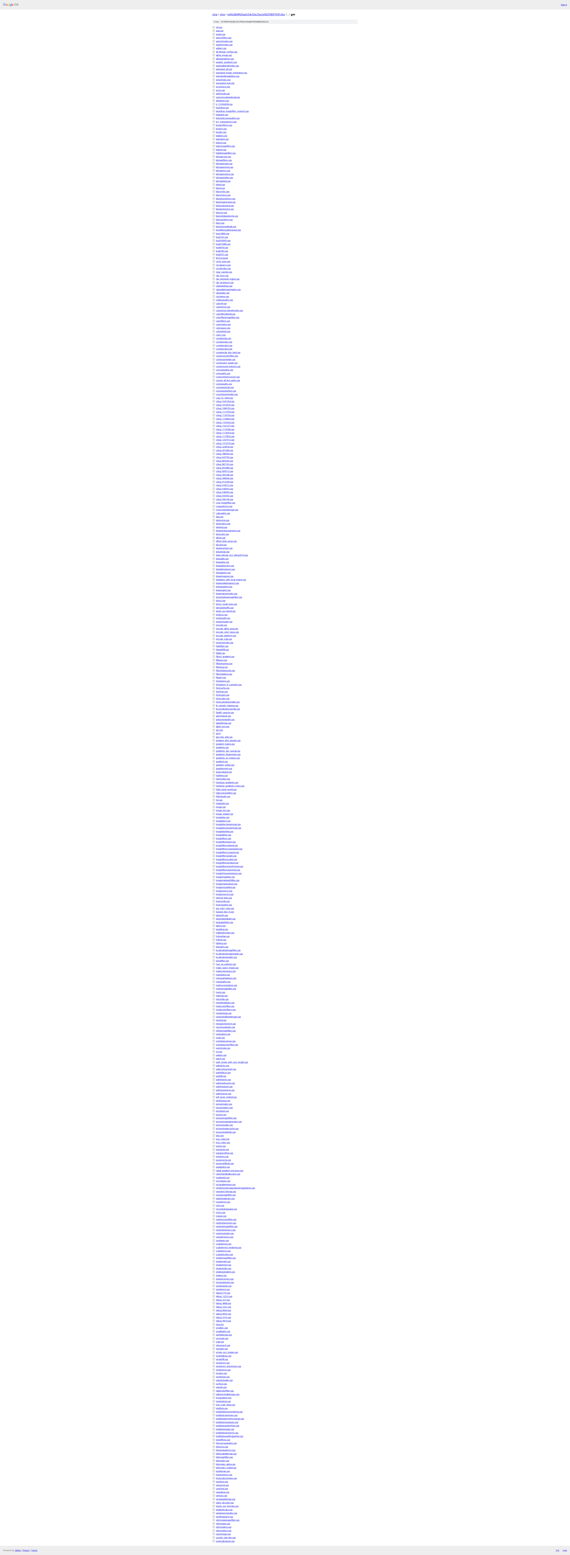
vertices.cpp (221, 1495)
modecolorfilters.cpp (226, 1009)
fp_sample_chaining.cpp (227, 705)
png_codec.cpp (223, 1142)
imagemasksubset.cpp (226, 883)
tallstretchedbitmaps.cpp (227, 1394)
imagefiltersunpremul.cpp (228, 869)
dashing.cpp (221, 527)
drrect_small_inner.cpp (226, 604)
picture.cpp (221, 1114)
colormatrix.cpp (223, 324)
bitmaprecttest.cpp (225, 174)
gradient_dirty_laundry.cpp (228, 740)
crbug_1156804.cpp (225, 418)
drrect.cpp (220, 600)
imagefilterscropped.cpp (227, 852)
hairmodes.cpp (223, 778)
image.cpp (221, 806)
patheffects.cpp (223, 1072)
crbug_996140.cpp (224, 499)
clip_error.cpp (222, 275)
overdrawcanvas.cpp (226, 1041)
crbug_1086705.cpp (225, 408)
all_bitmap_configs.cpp (226, 51)
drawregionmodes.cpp (226, 593)
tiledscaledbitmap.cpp (226, 1453)
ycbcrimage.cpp (223, 1534)
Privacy (26, 1550)
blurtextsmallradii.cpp (226, 226)
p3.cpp (219, 1051)
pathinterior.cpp (223, 1079)
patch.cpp (220, 1058)
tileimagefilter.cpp (224, 1457)
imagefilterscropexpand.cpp (229, 848)
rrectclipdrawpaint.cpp (226, 1209)
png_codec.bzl (222, 1139)
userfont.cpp (222, 1488)
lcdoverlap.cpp (223, 936)
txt (557, 1550)
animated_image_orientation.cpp (231, 72)
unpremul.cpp (222, 1485)
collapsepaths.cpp (224, 299)
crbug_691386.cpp (224, 450)
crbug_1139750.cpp (225, 415)
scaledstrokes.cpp (224, 1254)
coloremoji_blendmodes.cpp (229, 310)
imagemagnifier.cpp (225, 876)
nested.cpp (221, 1020)
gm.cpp (219, 730)
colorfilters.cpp (223, 321)
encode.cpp (221, 625)
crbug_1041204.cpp (225, 401)
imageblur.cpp (222, 817)
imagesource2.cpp (224, 894)
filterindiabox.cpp (224, 674)
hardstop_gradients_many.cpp (230, 785)
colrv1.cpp (221, 334)
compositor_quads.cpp (227, 362)
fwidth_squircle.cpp (225, 712)
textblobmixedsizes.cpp (227, 1422)
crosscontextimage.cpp (227, 509)
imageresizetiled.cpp (225, 887)
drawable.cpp (222, 558)
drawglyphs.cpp (223, 572)
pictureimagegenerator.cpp (229, 1121)
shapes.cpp (221, 1275)
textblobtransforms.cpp (227, 1432)
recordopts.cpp (223, 1181)
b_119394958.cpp (224, 104)
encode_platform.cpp (226, 635)
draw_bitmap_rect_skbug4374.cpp (232, 555)
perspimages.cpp (224, 1104)
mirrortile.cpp (222, 999)
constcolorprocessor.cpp (228, 376)
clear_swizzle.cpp (224, 272)
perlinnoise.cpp (223, 1100)
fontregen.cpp (222, 695)
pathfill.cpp (221, 1076)
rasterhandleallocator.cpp (228, 1174)
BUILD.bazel (222, 258)
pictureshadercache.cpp (227, 1128)
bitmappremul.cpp (224, 167)
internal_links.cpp (224, 897)
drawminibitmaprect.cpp (227, 583)
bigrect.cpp (221, 142)
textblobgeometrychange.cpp (230, 1418)
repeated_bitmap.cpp (226, 1191)
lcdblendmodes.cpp (225, 932)
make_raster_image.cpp (227, 967)
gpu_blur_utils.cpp (224, 737)
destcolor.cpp (222, 534)
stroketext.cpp (223, 1376)
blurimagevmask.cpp (226, 202)
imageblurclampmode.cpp (228, 824)
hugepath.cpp (222, 803)
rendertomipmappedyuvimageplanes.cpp (235, 1187)
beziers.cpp (221, 128)
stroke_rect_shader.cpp (227, 1352)
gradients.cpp (222, 747)
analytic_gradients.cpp (226, 62)
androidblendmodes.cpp (227, 65)
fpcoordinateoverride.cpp (228, 708)
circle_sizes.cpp (223, 261)
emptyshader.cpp (224, 621)
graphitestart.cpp (224, 768)
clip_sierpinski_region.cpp (228, 279)
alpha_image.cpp (224, 55)
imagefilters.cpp (223, 838)
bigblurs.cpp (221, 135)
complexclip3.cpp (224, 345)
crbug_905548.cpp (224, 474)
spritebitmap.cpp (224, 1334)
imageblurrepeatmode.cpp (228, 827)
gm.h (218, 733)
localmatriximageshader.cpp (229, 953)
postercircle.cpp (223, 1160)
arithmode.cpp (223, 93)
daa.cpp (219, 516)
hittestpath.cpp (223, 796)
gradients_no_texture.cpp (228, 757)
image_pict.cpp (223, 810)
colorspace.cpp (223, 328)
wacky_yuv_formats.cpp (227, 1506)
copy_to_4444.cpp (224, 397)
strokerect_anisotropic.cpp (228, 1366)
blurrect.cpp (221, 212)
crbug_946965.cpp (224, 492)
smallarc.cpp (222, 1327)
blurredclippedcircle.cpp (227, 216)
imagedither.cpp (223, 834)
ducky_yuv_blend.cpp (226, 611)
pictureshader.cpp (224, 1125)
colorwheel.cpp (223, 331)
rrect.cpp (220, 1205)
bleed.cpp (220, 184)
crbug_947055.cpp (224, 495)
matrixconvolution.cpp (226, 985)
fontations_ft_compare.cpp (229, 684)
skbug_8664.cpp (223, 1310)
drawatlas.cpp (222, 562)
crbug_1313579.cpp (225, 443)
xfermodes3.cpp (223, 1530)
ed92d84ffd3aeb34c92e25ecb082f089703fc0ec (256, 14)
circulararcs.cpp (223, 265)
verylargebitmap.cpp (225, 1499)
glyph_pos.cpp (222, 726)
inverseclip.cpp (223, 901)
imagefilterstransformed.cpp (229, 866)
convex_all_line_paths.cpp (228, 380)
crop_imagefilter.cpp (225, 502)
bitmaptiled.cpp (223, 181)
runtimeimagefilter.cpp (227, 1226)
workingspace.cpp (224, 1516)
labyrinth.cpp (222, 915)
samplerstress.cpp (224, 1236)
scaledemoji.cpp (223, 1243)
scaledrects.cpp (223, 1250)
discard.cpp (221, 544)
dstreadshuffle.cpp (225, 607)
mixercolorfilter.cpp (225, 1006)
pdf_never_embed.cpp (226, 1097)
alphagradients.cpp (225, 58)
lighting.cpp (221, 943)
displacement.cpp (224, 548)
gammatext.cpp (223, 715)
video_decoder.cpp (225, 1502)
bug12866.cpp (222, 233)
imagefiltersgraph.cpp (226, 855)
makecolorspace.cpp (226, 971)
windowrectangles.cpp (226, 1513)
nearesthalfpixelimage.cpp (228, 1016)
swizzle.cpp (221, 1387)
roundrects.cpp (223, 1201)
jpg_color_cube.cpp (225, 908)
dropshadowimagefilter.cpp (229, 597)
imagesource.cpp (224, 890)
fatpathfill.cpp (222, 649)
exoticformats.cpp (224, 642)
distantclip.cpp (222, 551)
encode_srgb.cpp (224, 639)
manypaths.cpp (223, 981)
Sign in (564, 4)
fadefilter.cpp (222, 646)
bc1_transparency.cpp (226, 121)
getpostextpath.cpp (225, 719)
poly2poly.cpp (222, 1149)
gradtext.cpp (222, 761)
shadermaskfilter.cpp (226, 1257)
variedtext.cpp (222, 1492)
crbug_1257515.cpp (225, 439)
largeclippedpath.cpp (226, 918)
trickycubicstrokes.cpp (226, 1478)
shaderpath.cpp (223, 1261)
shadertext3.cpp (223, 1264)
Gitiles (18, 1550)
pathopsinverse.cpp (225, 1090)
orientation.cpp (223, 1034)
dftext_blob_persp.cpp (226, 541)
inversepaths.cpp (224, 904)
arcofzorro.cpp (223, 86)
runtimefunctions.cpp (226, 1223)
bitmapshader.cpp (224, 177)
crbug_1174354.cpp (225, 432)
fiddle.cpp (220, 653)
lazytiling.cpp (222, 929)
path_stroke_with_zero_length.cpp (232, 1062)
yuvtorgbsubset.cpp (225, 1541)
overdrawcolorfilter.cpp (227, 1044)
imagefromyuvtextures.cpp (229, 873)
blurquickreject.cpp (225, 209)
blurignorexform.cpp (225, 198)
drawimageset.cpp (224, 576)
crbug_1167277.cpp (225, 425)
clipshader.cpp (222, 292)
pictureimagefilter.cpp (226, 1118)
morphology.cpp (224, 1013)
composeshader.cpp (225, 359)
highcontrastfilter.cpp (226, 793)
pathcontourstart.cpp (226, 1069)
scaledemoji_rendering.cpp (228, 1247)
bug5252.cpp (222, 237)
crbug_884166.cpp (224, 460)
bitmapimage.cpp (224, 163)
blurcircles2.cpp (223, 195)
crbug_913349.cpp (224, 481)
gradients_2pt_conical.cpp (228, 751)
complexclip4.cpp (224, 348)
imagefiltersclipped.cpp (227, 845)
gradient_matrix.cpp (225, 744)
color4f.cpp (221, 303)
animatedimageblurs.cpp (227, 76)
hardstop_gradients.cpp (227, 782)
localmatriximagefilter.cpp (228, 950)
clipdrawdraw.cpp (224, 285)
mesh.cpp (220, 992)
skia (214, 14)
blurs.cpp (220, 223)
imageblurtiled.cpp (224, 831)
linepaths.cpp (222, 946)
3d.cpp (219, 27)
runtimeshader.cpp (225, 1233)
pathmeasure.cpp (224, 1086)
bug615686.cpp (223, 244)
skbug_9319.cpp (223, 1317)
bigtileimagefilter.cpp (226, 153)
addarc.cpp (221, 48)
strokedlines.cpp (223, 1355)
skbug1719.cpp (223, 1292)
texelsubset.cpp (223, 1401)
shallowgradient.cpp (225, 1271)
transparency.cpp (224, 1474)
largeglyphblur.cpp (224, 922)
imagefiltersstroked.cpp (227, 862)
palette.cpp (221, 1055)
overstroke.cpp (223, 1048)
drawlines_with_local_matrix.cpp (231, 579)
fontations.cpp (223, 681)
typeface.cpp (222, 1481)
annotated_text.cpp (225, 83)
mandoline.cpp (223, 974)
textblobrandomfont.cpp (227, 1425)
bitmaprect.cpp (223, 170)
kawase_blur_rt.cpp (225, 911)
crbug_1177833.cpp (225, 436)
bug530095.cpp (223, 240)
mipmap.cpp (222, 995)
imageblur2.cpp (223, 820)
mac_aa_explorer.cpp (226, 964)
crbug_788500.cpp (224, 453)
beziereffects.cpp (224, 125)
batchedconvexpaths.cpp (228, 118)
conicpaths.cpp (223, 373)
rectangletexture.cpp (226, 1184)
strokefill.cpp (222, 1359)
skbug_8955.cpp (223, 1313)
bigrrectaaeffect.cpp (225, 146)
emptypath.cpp (223, 618)
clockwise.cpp (222, 296)
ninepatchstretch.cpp (226, 1023)
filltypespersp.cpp (224, 663)
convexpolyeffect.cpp (226, 390)
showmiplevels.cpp (225, 1282)
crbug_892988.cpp (224, 467)
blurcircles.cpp (222, 191)
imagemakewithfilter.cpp (227, 880)
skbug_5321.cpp (223, 1306)
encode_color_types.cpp (227, 632)
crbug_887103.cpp (224, 464)
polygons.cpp (222, 1156)
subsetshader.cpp (224, 1380)
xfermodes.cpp (223, 1523)
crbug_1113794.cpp (225, 411)
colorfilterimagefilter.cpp (227, 317)
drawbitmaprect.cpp (225, 569)
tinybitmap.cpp (223, 1471)
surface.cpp (221, 1383)
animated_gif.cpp (224, 69)
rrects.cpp (220, 1212)
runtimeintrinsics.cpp (226, 1229)
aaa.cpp (219, 30)
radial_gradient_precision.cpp (229, 1170)
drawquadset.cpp (224, 586)
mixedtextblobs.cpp (225, 1002)
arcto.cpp (220, 90)
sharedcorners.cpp (225, 1278)
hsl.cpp (219, 800)
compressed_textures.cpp (228, 366)
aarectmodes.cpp (224, 41)
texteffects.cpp (223, 1439)
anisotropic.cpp (223, 79)
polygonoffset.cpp (224, 1153)
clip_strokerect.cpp (225, 282)
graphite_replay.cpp (225, 764)
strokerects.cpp (223, 1369)
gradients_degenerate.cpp (228, 754)
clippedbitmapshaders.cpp (228, 289)
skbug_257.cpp (223, 1299)
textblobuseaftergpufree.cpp (229, 1436)
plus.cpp (220, 1135)
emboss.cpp (222, 614)
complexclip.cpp (223, 338)
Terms (34, 1550)
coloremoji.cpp (223, 306)
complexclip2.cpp (224, 341)
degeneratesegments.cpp (228, 530)
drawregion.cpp (223, 590)
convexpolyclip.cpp (225, 387)
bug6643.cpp (222, 247)
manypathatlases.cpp (226, 978)
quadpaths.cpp (223, 1167)
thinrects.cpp (222, 1446)
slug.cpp (220, 1324)
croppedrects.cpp (224, 506)
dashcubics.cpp (223, 523)
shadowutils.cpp (223, 1268)
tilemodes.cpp (222, 1460)
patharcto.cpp (222, 1065)
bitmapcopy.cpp (223, 156)
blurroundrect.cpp (224, 219)
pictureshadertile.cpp (226, 1132)
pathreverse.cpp (223, 1093)
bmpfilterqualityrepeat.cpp (228, 230)
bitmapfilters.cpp (224, 160)
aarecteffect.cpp (223, 37)
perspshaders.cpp (224, 1107)
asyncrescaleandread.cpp (228, 97)
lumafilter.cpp (222, 960)
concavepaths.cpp (224, 369)
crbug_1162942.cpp (225, 422)
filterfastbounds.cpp (225, 670)
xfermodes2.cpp (223, 1527)
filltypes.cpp (221, 660)
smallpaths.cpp (223, 1331)
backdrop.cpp (222, 107)
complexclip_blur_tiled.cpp (228, 352)
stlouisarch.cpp (223, 1345)
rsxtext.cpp (221, 1216)
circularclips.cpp (223, 268)
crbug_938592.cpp (224, 488)
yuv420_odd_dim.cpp (226, 1537)
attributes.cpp (222, 100)
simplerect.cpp (223, 1289)
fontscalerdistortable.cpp (228, 702)
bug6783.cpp (222, 251)
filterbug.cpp (222, 667)
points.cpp (221, 1146)
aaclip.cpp (220, 34)
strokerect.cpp (223, 1362)
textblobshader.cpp (225, 1429)
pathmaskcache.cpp (225, 1083)
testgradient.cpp (223, 1397)
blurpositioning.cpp (225, 205)
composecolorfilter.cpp (227, 355)
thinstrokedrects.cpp (225, 1450)
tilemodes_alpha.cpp (225, 1464)
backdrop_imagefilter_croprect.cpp (232, 111)
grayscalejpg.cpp (224, 771)
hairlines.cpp (222, 775)
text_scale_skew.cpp (225, 1404)
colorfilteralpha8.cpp (225, 314)
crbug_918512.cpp (224, 485)
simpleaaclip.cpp (224, 1285)
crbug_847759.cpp (224, 457)
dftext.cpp (220, 537)
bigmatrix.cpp (222, 139)
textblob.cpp (222, 1408)
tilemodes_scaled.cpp (226, 1467)
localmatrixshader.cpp (226, 957)
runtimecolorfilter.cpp (226, 1219)
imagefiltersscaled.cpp (226, 859)
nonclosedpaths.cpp (225, 1027)
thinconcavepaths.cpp (226, 1443)
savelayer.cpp (222, 1240)
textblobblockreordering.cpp (229, 1411)
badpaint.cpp (222, 114)
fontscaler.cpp (222, 698)
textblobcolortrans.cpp (227, 1415)
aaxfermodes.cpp (224, 44)
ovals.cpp (220, 1037)
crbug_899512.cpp (224, 471)
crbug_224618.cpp (224, 446)
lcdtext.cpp (221, 939)
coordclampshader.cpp (227, 394)
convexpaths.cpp (224, 383)
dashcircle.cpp (222, 520)
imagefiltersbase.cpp (226, 841)
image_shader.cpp (224, 813)
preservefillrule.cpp (225, 1163)
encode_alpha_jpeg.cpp (227, 628)
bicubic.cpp (221, 132)
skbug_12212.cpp (224, 1296)
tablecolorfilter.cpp (225, 1390)
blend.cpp (220, 188)
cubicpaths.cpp (223, 513)
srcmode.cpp (222, 1338)
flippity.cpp (221, 677)
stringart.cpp (222, 1348)
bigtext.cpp (221, 149)
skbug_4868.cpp (223, 1303)
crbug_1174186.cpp (225, 429)
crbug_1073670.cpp (225, 404)
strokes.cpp (221, 1373)
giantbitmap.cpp (223, 723)
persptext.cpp (222, 1111)
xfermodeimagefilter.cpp (227, 1520)
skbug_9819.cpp (223, 1320)
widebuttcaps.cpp (224, 1509)
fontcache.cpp (222, 688)
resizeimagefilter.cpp (226, 1194)
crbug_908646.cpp (224, 478)
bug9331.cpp (222, 254)
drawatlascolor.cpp (225, 565)
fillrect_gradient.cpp (225, 656)
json (564, 1550)
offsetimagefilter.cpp (226, 1030)
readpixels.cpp (222, 1177)
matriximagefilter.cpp (226, 988)
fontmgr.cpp (222, 691)
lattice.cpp (221, 925)
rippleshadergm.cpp (225, 1198)
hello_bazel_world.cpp (226, 789)
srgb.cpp (220, 1341)
